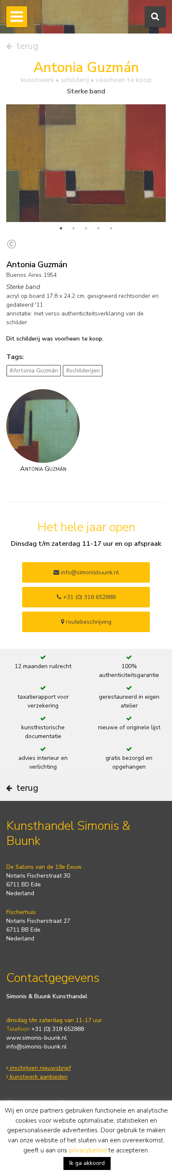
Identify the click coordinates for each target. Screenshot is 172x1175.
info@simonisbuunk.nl (89, 572)
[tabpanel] (86, 163)
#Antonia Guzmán (34, 370)
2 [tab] (73, 228)
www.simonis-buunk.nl (36, 1038)
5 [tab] (111, 228)
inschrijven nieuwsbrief (39, 1068)
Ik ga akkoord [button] (87, 1163)
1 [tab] (61, 228)
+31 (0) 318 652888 (88, 597)
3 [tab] (86, 228)
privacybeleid (88, 1150)
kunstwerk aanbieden (38, 1077)
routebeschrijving (87, 622)
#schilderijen (83, 370)
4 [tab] (98, 228)
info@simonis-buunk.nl (36, 1047)
